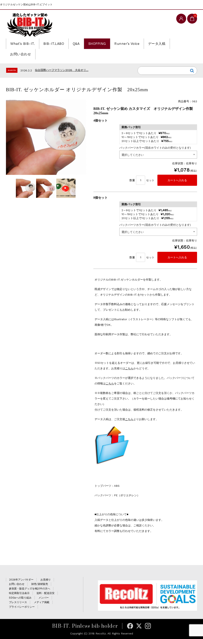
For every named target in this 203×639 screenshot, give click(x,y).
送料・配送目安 (45, 593)
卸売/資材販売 (39, 583)
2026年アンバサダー (21, 579)
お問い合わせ (20, 54)
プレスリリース (18, 602)
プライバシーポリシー (22, 606)
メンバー (43, 597)
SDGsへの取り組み (20, 597)
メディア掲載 (41, 602)
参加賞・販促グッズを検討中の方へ (29, 588)
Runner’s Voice (126, 44)
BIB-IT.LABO (53, 44)
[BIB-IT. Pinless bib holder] (30, 24)
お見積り (45, 579)
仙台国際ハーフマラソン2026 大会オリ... (61, 70)
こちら (129, 368)
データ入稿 (157, 44)
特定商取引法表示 (19, 593)
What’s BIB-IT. (22, 44)
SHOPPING (97, 44)
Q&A (76, 44)
